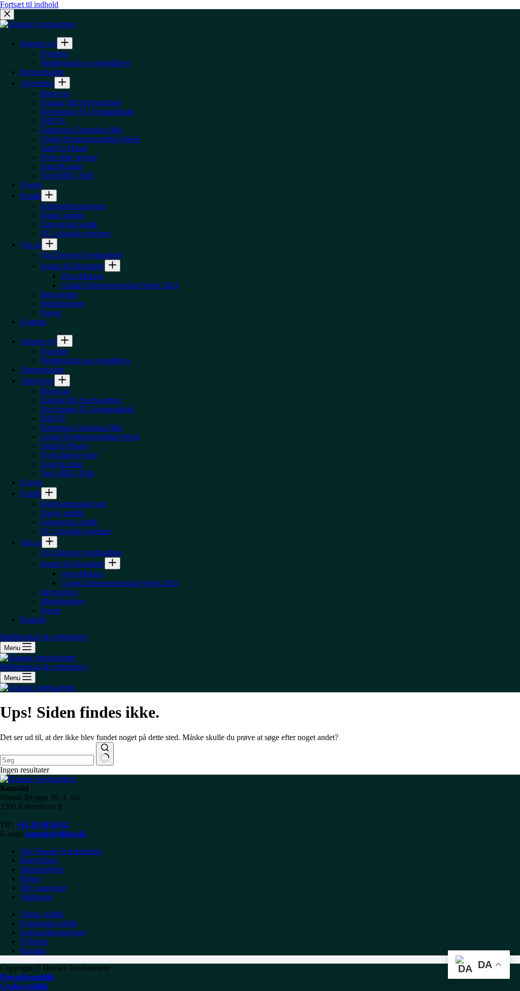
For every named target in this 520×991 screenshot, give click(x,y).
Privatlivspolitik (27, 977)
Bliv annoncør (43, 887)
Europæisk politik (48, 923)
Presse (30, 878)
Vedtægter (36, 896)
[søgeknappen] (105, 753)
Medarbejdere (42, 869)
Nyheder (34, 941)
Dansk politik (41, 914)
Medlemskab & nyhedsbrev (44, 666)
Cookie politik (24, 986)
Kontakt (33, 950)
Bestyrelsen (38, 860)
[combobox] (47, 760)
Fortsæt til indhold (29, 4)
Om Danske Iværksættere (61, 851)
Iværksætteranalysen (53, 932)
